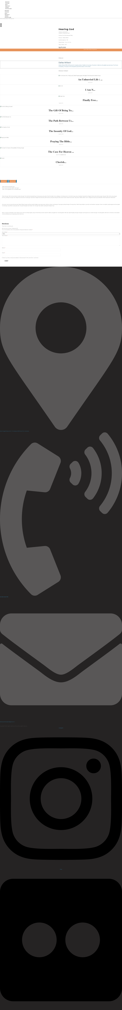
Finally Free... (90, 100)
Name (3, 247)
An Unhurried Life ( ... (90, 79)
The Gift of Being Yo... (61, 110)
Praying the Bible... (61, 141)
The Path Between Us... (61, 120)
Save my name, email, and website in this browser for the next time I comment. (21, 257)
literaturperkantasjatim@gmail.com (7, 721)
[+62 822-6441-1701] (61, 514)
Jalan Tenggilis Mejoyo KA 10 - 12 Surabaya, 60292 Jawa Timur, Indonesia (14, 431)
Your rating (4, 232)
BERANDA (7, 10)
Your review (5, 235)
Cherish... (61, 162)
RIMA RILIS (7, 14)
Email (3, 252)
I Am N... (90, 90)
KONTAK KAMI (8, 8)
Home (1, 18)
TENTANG (7, 12)
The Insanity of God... (61, 131)
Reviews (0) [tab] (12, 181)
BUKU (6, 13)
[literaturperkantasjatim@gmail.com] (61, 659)
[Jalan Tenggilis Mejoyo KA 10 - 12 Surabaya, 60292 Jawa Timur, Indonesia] (61, 348)
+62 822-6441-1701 (4, 596)
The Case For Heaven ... (61, 152)
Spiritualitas (5, 18)
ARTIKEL (7, 16)
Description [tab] (3, 181)
